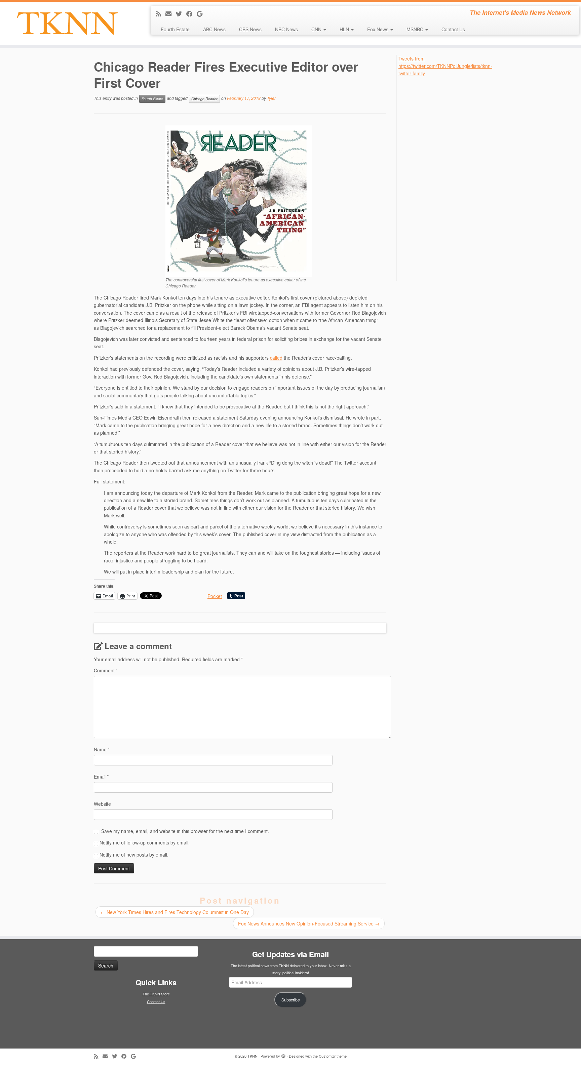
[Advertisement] (448, 178)
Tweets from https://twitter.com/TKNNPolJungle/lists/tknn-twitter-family (445, 66)
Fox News (378, 29)
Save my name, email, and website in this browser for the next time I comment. (185, 831)
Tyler (271, 98)
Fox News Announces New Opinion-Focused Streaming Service (309, 923)
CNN (317, 29)
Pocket (214, 596)
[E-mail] (170, 13)
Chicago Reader (204, 98)
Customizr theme (333, 1056)
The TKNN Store (156, 993)
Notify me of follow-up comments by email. (145, 842)
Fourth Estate (175, 29)
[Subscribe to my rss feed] (160, 13)
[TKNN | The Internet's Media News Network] (67, 23)
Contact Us (453, 29)
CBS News (250, 29)
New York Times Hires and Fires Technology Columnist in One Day (175, 912)
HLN (345, 29)
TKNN (252, 1056)
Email (101, 776)
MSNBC (415, 29)
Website (102, 803)
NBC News (286, 29)
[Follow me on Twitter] (181, 13)
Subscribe (290, 1000)
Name (102, 749)
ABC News (214, 29)
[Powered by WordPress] (283, 1054)
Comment (106, 670)
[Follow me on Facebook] (191, 13)
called (276, 357)
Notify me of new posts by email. (134, 854)
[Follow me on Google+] (202, 13)
